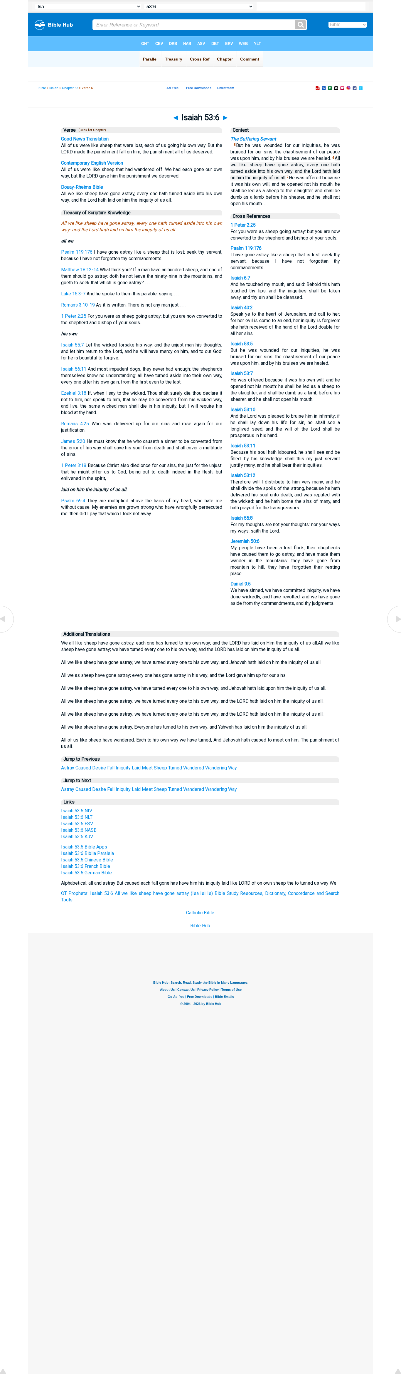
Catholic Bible (200, 913)
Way (232, 768)
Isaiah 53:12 (242, 475)
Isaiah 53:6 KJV (77, 836)
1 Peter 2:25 (73, 316)
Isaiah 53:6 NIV (76, 811)
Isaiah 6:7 (240, 278)
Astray (67, 768)
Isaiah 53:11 (242, 445)
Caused (83, 768)
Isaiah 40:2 (241, 307)
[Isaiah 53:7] (393, 632)
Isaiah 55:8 (241, 518)
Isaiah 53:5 (241, 344)
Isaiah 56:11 (73, 369)
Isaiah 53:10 (242, 409)
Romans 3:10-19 (78, 305)
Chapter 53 (70, 88)
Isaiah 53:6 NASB (79, 830)
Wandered (193, 768)
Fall (110, 768)
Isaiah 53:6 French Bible (85, 866)
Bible (42, 88)
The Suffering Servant (253, 139)
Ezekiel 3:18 (74, 393)
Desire (99, 768)
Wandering (216, 768)
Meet (147, 768)
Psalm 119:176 (76, 252)
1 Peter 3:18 (74, 465)
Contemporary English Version (92, 163)
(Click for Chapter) (91, 130)
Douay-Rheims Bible (82, 187)
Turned (175, 768)
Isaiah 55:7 (72, 345)
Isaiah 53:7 (241, 373)
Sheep (160, 768)
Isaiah (53, 88)
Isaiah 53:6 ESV (77, 823)
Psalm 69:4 (73, 500)
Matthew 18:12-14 (80, 269)
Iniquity (123, 768)
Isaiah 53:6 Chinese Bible (87, 860)
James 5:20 (73, 441)
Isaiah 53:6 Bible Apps (84, 847)
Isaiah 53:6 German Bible (86, 873)
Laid (136, 768)
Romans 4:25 (75, 423)
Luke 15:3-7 (73, 294)
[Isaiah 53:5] (7, 632)
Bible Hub (200, 925)
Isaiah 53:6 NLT (76, 817)
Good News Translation (85, 139)
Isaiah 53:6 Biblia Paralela (87, 853)
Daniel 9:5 (240, 584)
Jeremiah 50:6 (245, 541)
